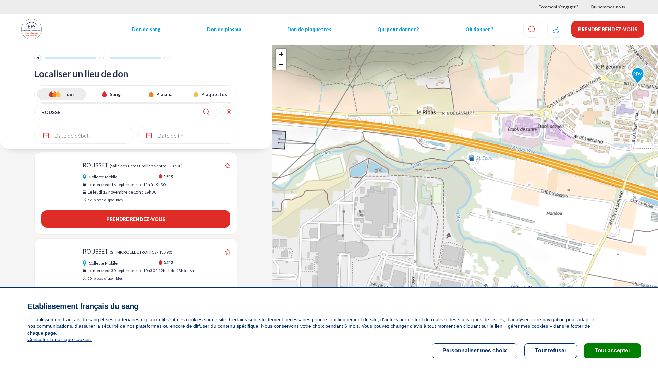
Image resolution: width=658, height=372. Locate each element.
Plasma (164, 94)
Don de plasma (224, 29)
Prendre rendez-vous (607, 29)
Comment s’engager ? (558, 6)
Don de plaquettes (309, 29)
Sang (115, 94)
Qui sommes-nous (607, 6)
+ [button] (281, 54)
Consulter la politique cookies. (59, 339)
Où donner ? (479, 29)
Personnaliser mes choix (474, 350)
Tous (69, 94)
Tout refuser (550, 350)
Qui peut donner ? (398, 29)
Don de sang (146, 29)
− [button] (281, 64)
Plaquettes (214, 94)
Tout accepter (612, 350)
